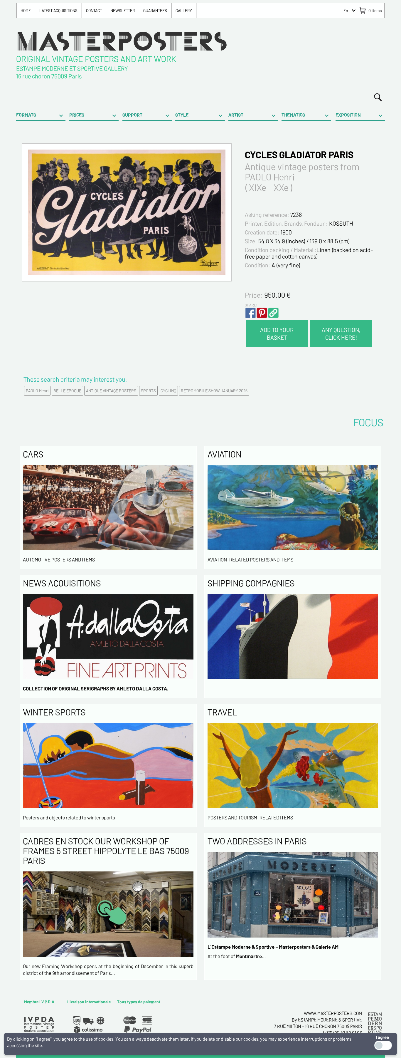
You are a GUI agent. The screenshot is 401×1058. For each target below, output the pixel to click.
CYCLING (168, 390)
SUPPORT (132, 115)
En (345, 10)
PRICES (76, 115)
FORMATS (26, 115)
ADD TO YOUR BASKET (277, 333)
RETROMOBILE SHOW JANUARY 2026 (214, 390)
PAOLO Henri (37, 390)
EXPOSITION (348, 115)
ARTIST (235, 115)
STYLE (181, 115)
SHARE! (251, 305)
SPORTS (148, 390)
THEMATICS (293, 115)
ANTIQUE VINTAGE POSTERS (111, 390)
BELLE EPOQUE (67, 390)
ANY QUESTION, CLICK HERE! (341, 333)
